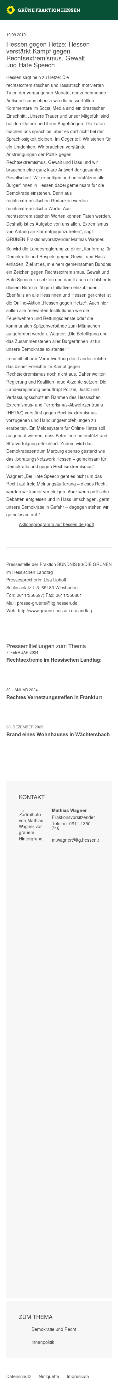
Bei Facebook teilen (8, 753)
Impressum (78, 1376)
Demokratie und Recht (53, 1329)
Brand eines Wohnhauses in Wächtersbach (58, 734)
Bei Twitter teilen (17, 753)
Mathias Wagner (69, 810)
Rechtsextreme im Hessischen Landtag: (54, 659)
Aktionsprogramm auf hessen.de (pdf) (56, 524)
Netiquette (49, 1376)
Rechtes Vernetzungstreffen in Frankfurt (54, 697)
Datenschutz (18, 1376)
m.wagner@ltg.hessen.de (77, 840)
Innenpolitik (42, 1342)
